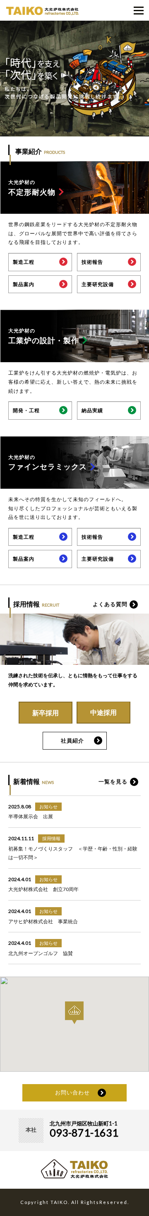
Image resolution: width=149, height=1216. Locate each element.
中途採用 (103, 712)
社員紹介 (72, 740)
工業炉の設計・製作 (43, 336)
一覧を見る (113, 781)
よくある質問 (110, 604)
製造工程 (23, 262)
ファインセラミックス (47, 462)
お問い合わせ (72, 1092)
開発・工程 (26, 410)
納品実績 (92, 410)
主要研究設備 (98, 284)
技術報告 (92, 262)
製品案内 (23, 284)
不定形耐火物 (31, 187)
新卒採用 (45, 713)
